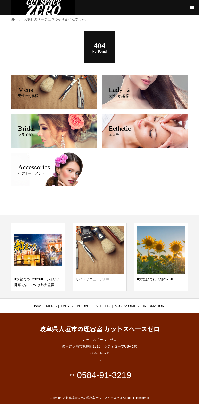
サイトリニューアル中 (93, 279)
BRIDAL (83, 306)
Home (37, 306)
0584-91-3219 (104, 375)
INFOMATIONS (154, 306)
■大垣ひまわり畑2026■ (155, 279)
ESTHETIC (101, 306)
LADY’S (67, 306)
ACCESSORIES (127, 306)
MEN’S (51, 306)
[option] (38, 257)
